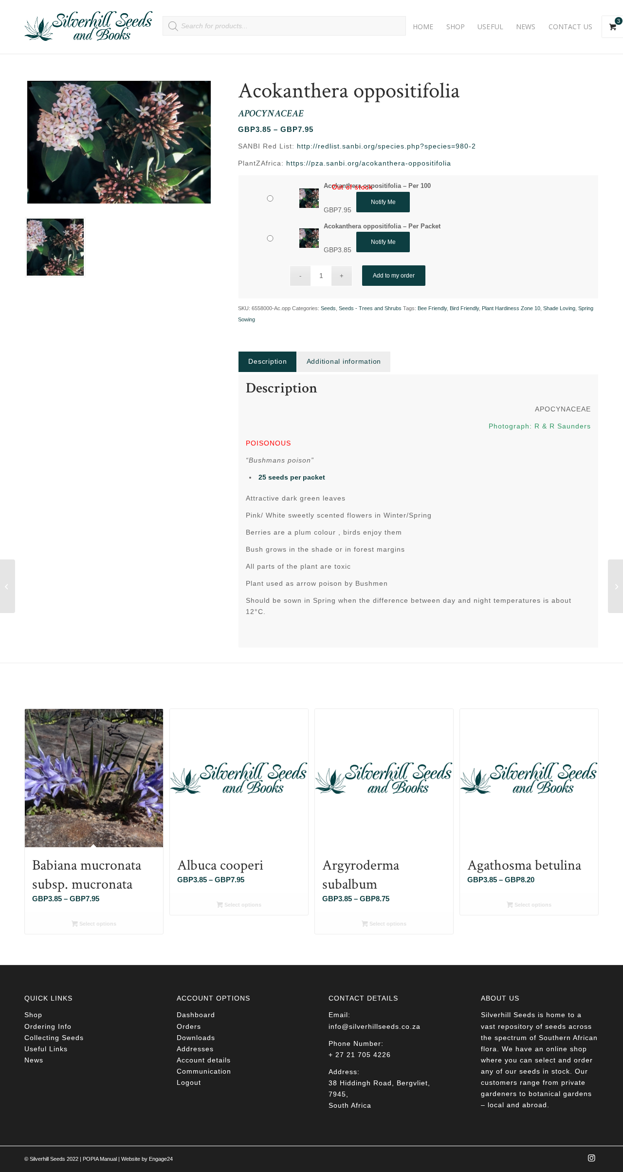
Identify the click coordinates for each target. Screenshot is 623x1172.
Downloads (196, 1038)
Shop (33, 1015)
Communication (204, 1071)
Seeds (328, 308)
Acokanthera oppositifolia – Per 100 (377, 185)
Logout (189, 1082)
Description (267, 361)
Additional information (344, 361)
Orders (189, 1026)
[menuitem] (423, 27)
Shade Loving (559, 308)
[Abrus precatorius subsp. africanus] (615, 586)
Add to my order (394, 275)
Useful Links (46, 1049)
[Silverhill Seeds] (88, 27)
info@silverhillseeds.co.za (375, 1026)
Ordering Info (48, 1026)
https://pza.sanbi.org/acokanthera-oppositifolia (368, 163)
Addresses (195, 1049)
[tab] (267, 361)
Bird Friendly (464, 308)
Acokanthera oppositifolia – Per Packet (382, 226)
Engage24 (161, 1159)
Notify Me (383, 202)
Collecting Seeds (54, 1038)
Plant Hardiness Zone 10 (511, 308)
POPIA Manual (100, 1159)
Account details (204, 1060)
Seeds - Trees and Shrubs (370, 308)
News (33, 1060)
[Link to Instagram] (591, 1161)
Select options (97, 924)
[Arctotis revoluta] (7, 586)
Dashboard (196, 1015)
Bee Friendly (432, 308)
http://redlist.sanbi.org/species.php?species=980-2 (386, 146)
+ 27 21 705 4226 (360, 1055)
